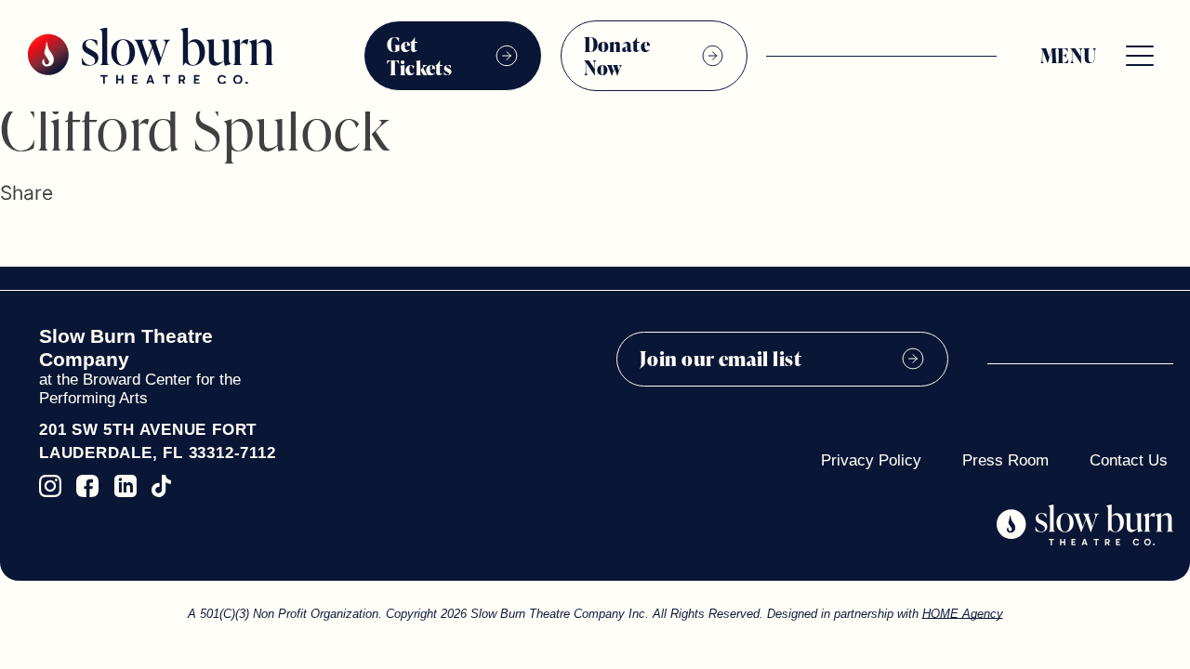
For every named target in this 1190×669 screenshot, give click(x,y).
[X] (34, 238)
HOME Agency (962, 614)
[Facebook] (9, 238)
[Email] (95, 238)
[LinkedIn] (65, 238)
